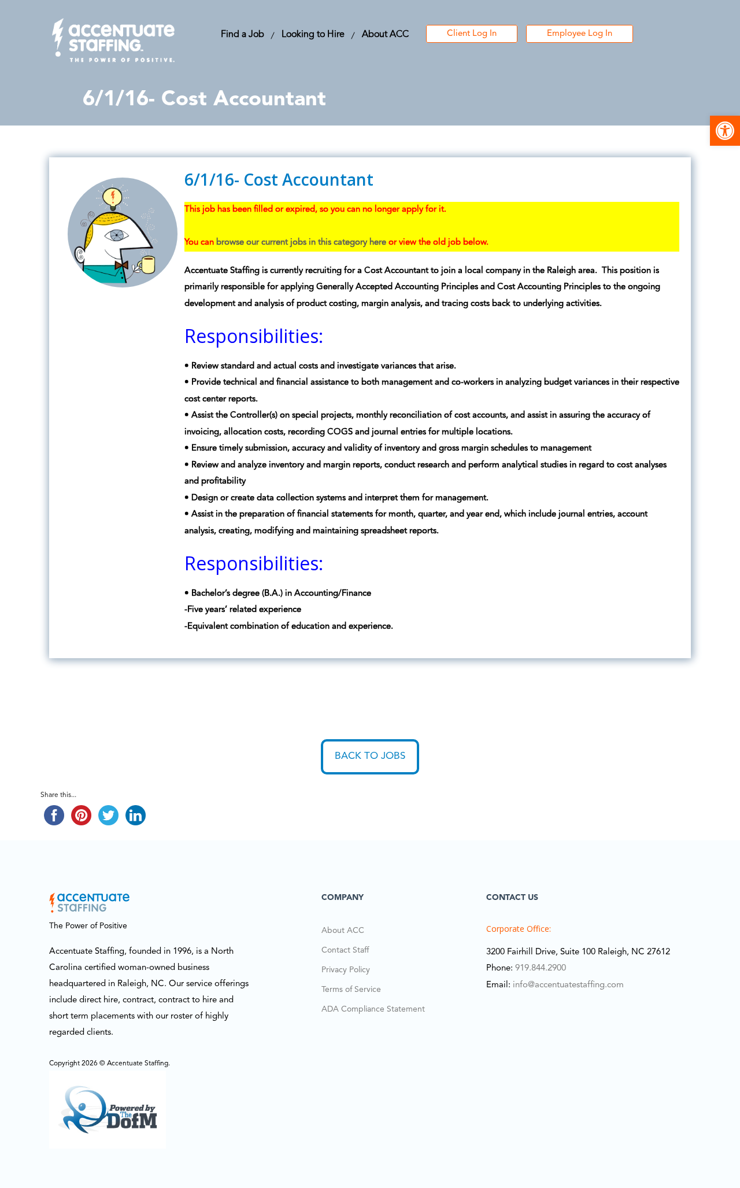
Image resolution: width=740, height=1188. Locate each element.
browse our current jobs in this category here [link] (301, 242)
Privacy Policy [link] (345, 970)
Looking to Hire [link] (313, 34)
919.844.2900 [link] (540, 968)
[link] (725, 131)
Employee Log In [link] (579, 33)
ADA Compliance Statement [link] (373, 1009)
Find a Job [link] (242, 34)
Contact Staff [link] (345, 950)
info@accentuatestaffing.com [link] (568, 985)
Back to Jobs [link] (370, 756)
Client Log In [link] (472, 33)
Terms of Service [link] (351, 990)
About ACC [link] (385, 34)
